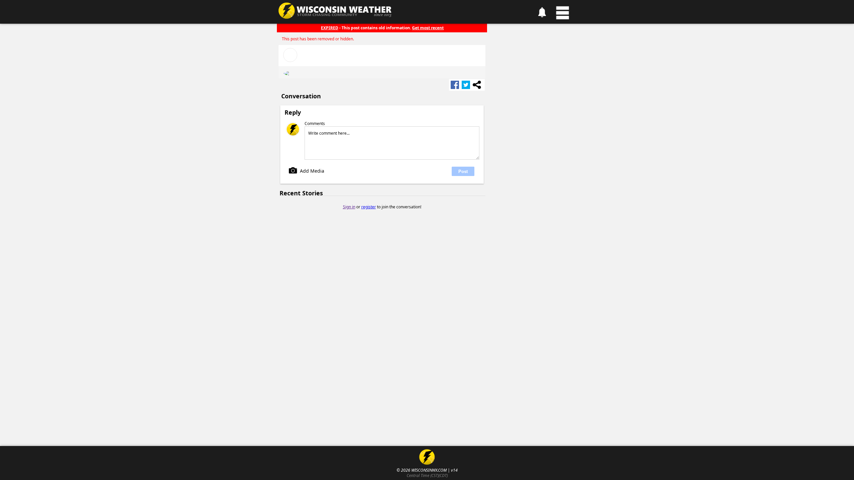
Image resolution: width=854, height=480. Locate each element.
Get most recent (428, 28)
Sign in (349, 207)
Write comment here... (329, 133)
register (368, 207)
